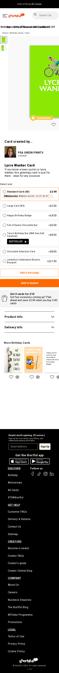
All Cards (13, 490)
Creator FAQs (16, 555)
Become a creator (18, 548)
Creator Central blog (20, 570)
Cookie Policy (16, 651)
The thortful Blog (18, 607)
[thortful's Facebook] (32, 475)
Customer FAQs (17, 511)
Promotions (15, 622)
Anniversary (15, 482)
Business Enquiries (19, 599)
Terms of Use (16, 636)
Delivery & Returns (19, 519)
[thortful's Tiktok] (39, 475)
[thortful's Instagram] (45, 475)
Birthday (5, 27)
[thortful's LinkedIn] (51, 475)
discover (14, 468)
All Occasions (41, 27)
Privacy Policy (16, 643)
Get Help (14, 505)
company (14, 578)
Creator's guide (17, 563)
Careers (13, 592)
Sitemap (13, 534)
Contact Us (14, 526)
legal (12, 629)
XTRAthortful (15, 497)
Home (5, 33)
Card (27, 33)
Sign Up (45, 446)
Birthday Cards (16, 33)
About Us (13, 584)
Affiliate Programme (20, 614)
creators (14, 541)
